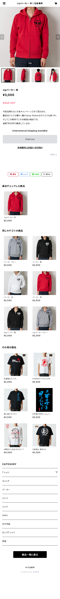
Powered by (27, 572)
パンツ (5, 498)
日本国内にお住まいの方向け (30, 147)
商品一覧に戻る (30, 554)
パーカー (6, 489)
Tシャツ (5, 472)
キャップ (5, 481)
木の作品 (6, 524)
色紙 (4, 541)
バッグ (5, 507)
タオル (5, 515)
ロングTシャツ (8, 532)
